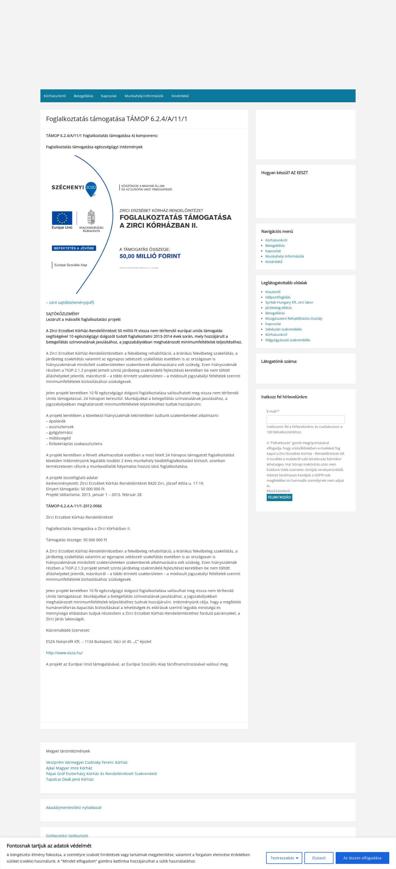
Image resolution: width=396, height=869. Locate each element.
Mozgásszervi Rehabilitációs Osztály (293, 318)
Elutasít (319, 857)
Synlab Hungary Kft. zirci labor (289, 302)
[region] (198, 853)
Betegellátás (83, 95)
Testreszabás (282, 857)
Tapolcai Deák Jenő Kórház (70, 779)
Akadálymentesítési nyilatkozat (74, 807)
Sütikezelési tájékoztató (67, 835)
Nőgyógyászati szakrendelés (287, 339)
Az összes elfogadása (362, 857)
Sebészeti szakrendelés (283, 329)
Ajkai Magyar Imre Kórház (69, 768)
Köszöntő (272, 291)
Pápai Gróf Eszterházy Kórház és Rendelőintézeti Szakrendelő (101, 773)
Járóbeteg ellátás (278, 307)
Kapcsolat (109, 95)
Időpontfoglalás (277, 297)
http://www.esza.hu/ (64, 652)
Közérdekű (180, 95)
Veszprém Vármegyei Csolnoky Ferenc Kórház (87, 762)
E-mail (273, 411)
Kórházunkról (55, 95)
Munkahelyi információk (144, 95)
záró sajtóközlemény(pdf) (71, 302)
